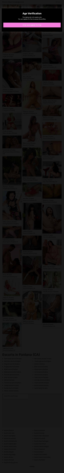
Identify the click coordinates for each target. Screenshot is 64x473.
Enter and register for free (32, 25)
